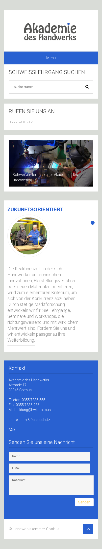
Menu (51, 57)
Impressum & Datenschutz (29, 420)
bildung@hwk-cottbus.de (36, 410)
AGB (12, 430)
